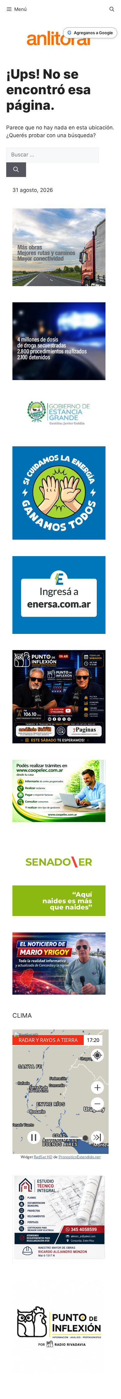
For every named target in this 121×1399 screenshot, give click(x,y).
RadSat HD (43, 1157)
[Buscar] (16, 169)
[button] (97, 1087)
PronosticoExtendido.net (80, 1157)
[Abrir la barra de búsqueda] (112, 9)
